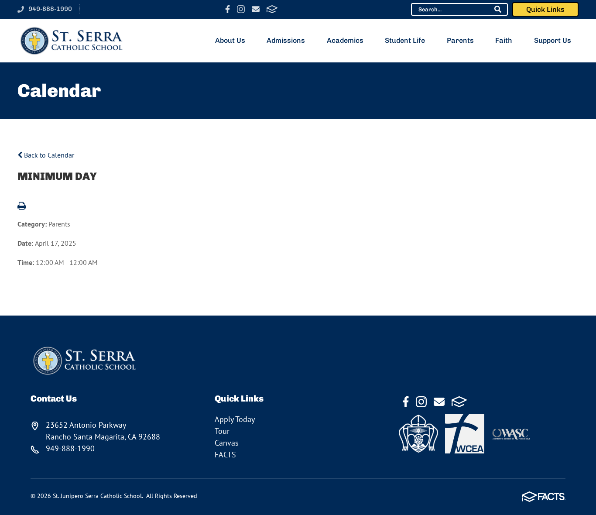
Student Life (405, 40)
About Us (230, 40)
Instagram (241, 9)
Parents (460, 40)
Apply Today (235, 419)
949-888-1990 (50, 9)
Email (256, 9)
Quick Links (545, 9)
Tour (222, 431)
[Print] (21, 206)
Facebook (227, 9)
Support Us (552, 40)
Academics (345, 40)
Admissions (286, 40)
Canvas (227, 443)
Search (498, 9)
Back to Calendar (48, 155)
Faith (503, 40)
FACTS (272, 9)
